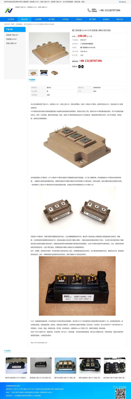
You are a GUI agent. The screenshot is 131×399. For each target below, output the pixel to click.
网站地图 (38, 395)
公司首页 (11, 19)
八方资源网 (17, 395)
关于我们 (51, 19)
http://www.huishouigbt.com (39, 342)
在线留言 (106, 19)
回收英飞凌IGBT (12, 35)
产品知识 (79, 19)
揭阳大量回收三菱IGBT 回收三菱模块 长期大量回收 (70, 378)
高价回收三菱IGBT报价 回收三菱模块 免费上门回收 (95, 378)
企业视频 (38, 19)
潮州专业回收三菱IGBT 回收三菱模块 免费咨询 (45, 378)
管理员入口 (31, 395)
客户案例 (92, 19)
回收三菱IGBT (11, 43)
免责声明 (24, 395)
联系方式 (119, 19)
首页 (12, 24)
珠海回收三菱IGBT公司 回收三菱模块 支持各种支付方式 (23, 378)
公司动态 (65, 19)
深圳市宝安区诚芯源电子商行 (45, 389)
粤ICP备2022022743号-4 (28, 389)
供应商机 (24, 19)
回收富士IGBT (11, 39)
